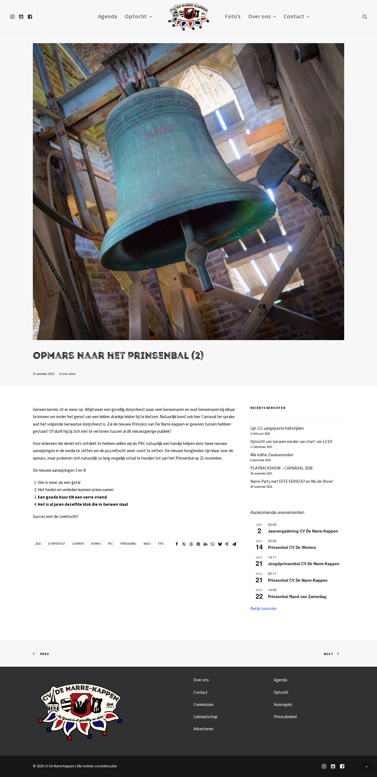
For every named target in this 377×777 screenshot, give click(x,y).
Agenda (107, 16)
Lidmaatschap (205, 717)
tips (160, 544)
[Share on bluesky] (219, 544)
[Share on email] (234, 544)
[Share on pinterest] (198, 544)
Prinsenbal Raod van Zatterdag (297, 596)
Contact (294, 16)
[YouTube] (333, 767)
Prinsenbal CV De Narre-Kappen (298, 580)
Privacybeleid (285, 717)
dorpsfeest (56, 544)
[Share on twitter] (183, 544)
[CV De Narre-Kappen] (188, 16)
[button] (13, 16)
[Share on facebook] (176, 544)
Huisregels (283, 705)
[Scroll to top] (366, 766)
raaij (147, 544)
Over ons (259, 16)
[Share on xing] (227, 544)
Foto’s (233, 16)
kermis (96, 544)
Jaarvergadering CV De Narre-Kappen (303, 531)
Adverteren (203, 729)
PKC (110, 544)
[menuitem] (13, 16)
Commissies (203, 705)
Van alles (69, 374)
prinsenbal (128, 544)
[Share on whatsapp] (212, 544)
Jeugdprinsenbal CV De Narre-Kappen (303, 563)
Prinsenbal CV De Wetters (292, 547)
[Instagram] (324, 767)
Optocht (136, 16)
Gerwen (78, 544)
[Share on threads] (191, 544)
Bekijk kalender (263, 608)
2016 (38, 544)
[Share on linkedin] (205, 544)
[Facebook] (342, 767)
